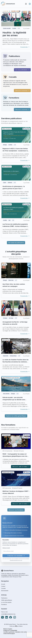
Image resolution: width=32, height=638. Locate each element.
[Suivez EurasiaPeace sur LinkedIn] (6, 617)
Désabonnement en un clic (16, 560)
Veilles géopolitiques (6, 600)
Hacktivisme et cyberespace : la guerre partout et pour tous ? (14, 187)
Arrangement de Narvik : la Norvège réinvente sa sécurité (15, 323)
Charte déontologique (9, 633)
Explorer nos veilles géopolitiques (16, 416)
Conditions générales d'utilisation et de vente (15, 632)
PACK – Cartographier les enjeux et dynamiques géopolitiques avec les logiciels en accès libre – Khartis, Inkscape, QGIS (15, 457)
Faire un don (4, 612)
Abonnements (4, 590)
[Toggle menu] (25, 3)
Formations (14, 98)
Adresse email (6, 548)
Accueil (3, 584)
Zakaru (21, 626)
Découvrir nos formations (16, 510)
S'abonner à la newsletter (15, 555)
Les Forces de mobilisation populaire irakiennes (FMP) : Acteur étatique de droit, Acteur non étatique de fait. (15, 226)
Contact (3, 586)
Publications (14, 56)
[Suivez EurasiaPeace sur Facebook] (10, 617)
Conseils (13, 77)
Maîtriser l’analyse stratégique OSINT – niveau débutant (16, 492)
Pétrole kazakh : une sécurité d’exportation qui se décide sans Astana (14, 400)
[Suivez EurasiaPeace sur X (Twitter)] (2, 617)
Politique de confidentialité (10, 630)
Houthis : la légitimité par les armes (14, 34)
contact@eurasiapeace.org (8, 614)
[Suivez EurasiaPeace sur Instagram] (14, 617)
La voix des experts (6, 602)
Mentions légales (7, 629)
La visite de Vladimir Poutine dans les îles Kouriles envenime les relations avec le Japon (16, 362)
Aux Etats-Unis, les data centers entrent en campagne (14, 285)
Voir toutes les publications (16, 242)
